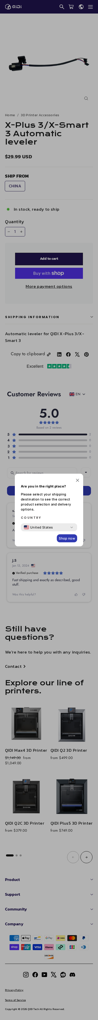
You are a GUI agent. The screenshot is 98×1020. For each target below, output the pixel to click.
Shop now (67, 538)
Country (31, 518)
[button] (77, 480)
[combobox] (38, 527)
